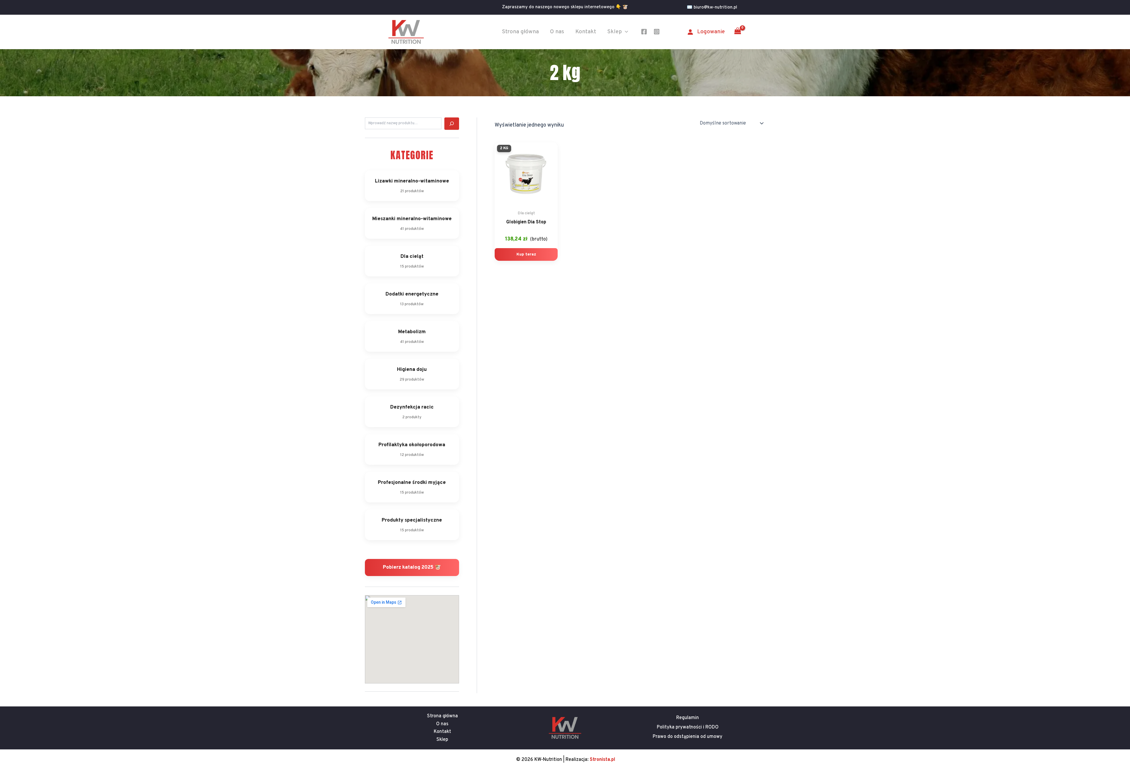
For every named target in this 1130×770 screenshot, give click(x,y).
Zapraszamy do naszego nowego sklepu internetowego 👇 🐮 (565, 7)
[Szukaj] (451, 123)
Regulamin (687, 718)
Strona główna (520, 31)
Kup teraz (526, 254)
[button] (714, 7)
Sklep (614, 31)
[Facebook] (644, 32)
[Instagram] (657, 32)
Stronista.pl (602, 760)
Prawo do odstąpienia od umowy (687, 737)
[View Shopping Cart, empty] (738, 31)
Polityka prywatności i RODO (688, 727)
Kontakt (585, 31)
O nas (557, 31)
